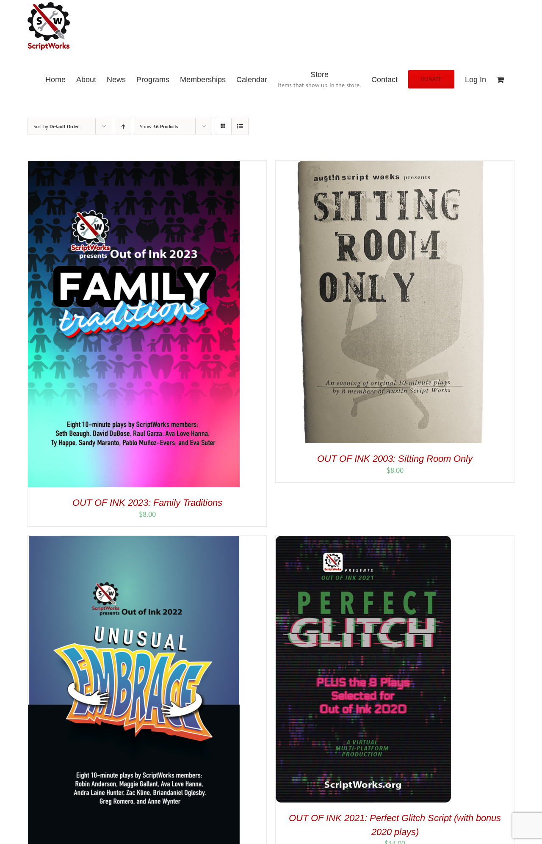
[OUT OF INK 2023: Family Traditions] (134, 165)
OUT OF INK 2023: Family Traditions (147, 502)
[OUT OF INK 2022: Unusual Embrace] (134, 540)
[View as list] (240, 126)
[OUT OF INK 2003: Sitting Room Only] (381, 165)
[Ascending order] (123, 126)
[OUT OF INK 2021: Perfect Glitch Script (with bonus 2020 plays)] (363, 540)
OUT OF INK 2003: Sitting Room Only (395, 458)
